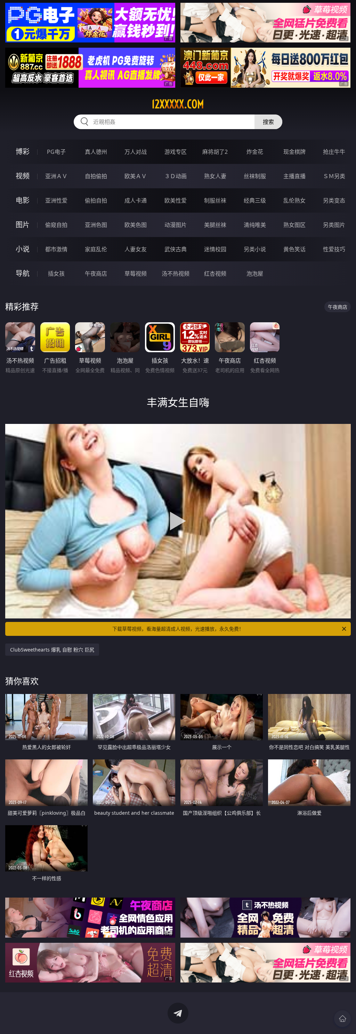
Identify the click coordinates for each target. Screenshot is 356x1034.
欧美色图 (135, 225)
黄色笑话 (294, 249)
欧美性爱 (175, 200)
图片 (23, 224)
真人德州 (96, 152)
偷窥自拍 (56, 225)
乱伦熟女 (294, 200)
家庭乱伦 (96, 249)
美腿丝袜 (215, 225)
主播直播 (294, 176)
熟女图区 (294, 225)
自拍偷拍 (96, 176)
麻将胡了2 (215, 152)
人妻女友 (135, 249)
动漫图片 (175, 225)
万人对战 (135, 152)
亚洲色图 (96, 225)
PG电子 (56, 152)
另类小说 (255, 249)
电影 (23, 200)
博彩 (23, 151)
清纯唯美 (255, 225)
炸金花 (254, 152)
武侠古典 (175, 249)
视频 (23, 176)
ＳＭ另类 (334, 176)
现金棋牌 (294, 152)
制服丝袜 (215, 200)
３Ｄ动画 (175, 176)
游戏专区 (175, 152)
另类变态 (334, 200)
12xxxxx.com (178, 104)
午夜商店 (96, 273)
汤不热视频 (175, 273)
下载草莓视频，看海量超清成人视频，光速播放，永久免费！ (178, 628)
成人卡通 (135, 200)
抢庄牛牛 (334, 152)
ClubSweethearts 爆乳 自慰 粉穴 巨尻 (52, 649)
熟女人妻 (215, 176)
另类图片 (334, 225)
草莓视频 (135, 273)
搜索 (268, 122)
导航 (23, 273)
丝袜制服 (255, 176)
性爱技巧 (334, 249)
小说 (23, 249)
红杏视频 (215, 273)
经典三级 (255, 200)
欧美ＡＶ (135, 176)
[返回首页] (342, 1018)
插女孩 (56, 273)
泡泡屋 (254, 273)
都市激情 (56, 249)
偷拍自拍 (96, 200)
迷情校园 (215, 249)
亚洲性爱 (56, 200)
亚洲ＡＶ (56, 176)
